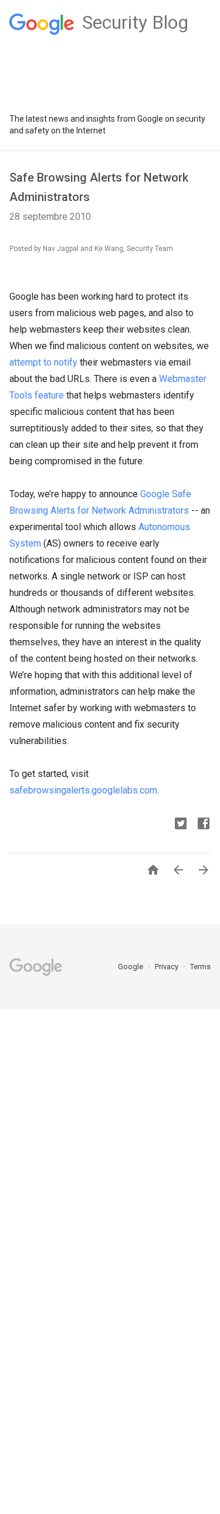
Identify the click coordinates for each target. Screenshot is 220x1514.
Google (131, 966)
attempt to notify (43, 362)
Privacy (167, 966)
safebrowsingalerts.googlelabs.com (83, 790)
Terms (200, 966)
